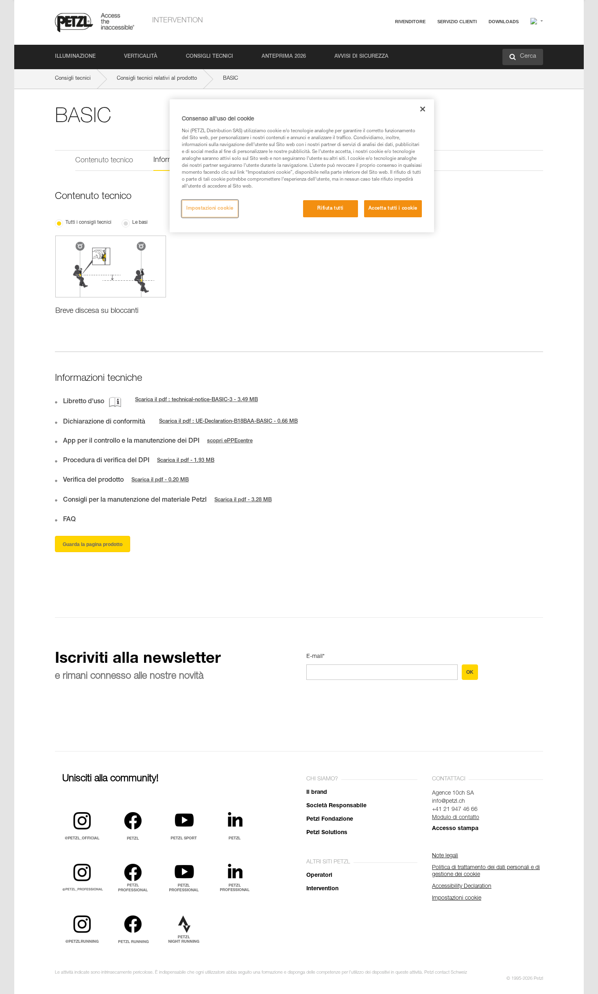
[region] (302, 165)
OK (470, 672)
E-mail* (315, 657)
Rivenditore (410, 21)
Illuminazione (75, 56)
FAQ (417, 41)
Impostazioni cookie (210, 208)
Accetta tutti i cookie (393, 208)
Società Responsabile (336, 806)
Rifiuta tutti (330, 208)
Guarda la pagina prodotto (92, 544)
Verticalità (140, 56)
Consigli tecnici (209, 56)
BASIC (230, 78)
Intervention (177, 20)
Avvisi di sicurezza (361, 56)
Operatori (319, 875)
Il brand (316, 792)
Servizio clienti (457, 21)
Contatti (421, 52)
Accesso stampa (455, 829)
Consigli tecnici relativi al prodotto (157, 78)
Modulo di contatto (455, 818)
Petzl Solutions (326, 833)
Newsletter (425, 64)
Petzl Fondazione (329, 819)
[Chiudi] (423, 109)
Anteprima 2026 (284, 56)
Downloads (504, 21)
